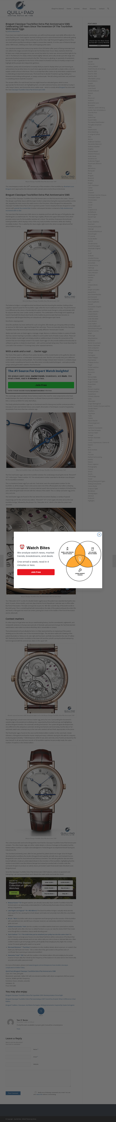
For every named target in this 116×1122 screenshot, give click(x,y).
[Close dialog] (99, 535)
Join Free (36, 572)
